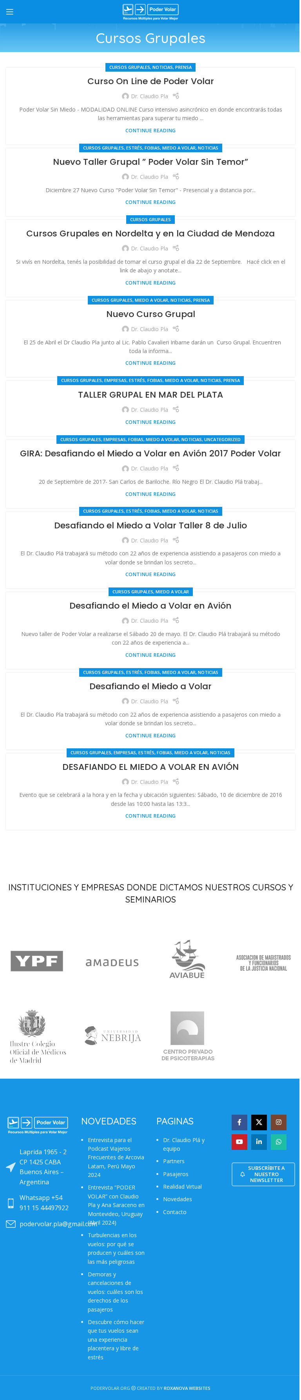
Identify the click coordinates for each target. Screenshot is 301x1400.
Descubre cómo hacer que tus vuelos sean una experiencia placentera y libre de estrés (116, 1339)
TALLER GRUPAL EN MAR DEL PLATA (150, 395)
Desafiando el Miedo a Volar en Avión (150, 606)
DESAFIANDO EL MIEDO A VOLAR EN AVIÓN (150, 767)
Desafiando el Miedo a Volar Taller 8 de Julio (150, 525)
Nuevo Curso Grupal (150, 314)
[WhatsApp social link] (278, 1142)
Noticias (162, 67)
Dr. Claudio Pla (149, 96)
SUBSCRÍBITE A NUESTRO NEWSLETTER (266, 1174)
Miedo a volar (179, 148)
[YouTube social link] (239, 1142)
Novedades (177, 1199)
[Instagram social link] (278, 1122)
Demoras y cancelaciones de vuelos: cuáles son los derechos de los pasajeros (115, 1291)
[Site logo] (150, 11)
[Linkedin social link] (259, 1142)
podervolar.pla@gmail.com (58, 1224)
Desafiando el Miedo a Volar (150, 686)
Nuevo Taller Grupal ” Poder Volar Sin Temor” (150, 162)
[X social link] (259, 1122)
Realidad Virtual (182, 1186)
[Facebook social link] (239, 1122)
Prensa (183, 67)
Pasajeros (176, 1174)
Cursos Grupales (129, 67)
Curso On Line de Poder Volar (150, 81)
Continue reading (150, 130)
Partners (174, 1161)
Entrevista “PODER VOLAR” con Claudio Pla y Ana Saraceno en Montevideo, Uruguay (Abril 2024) (116, 1205)
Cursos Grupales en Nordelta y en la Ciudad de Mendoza (150, 233)
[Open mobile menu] (10, 12)
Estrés (134, 148)
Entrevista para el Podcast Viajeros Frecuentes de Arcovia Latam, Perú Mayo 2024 (116, 1157)
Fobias (152, 148)
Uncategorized (222, 439)
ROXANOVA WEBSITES (187, 1388)
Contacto (175, 1212)
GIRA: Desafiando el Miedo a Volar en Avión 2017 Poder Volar (150, 453)
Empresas (115, 380)
